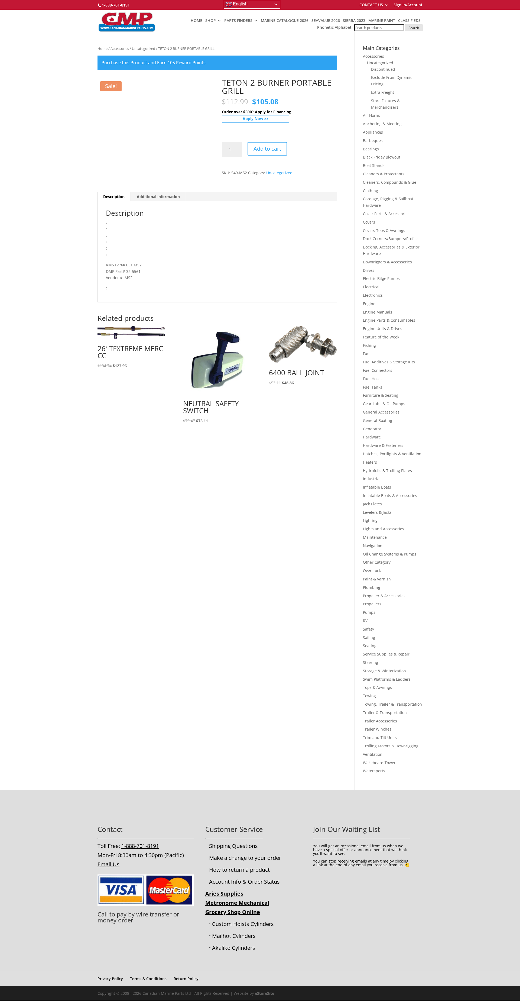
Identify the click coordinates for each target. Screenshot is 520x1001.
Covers (369, 222)
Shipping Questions (233, 846)
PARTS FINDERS (238, 21)
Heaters (370, 462)
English (240, 4)
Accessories (119, 48)
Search (413, 27)
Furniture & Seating (380, 395)
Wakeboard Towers (380, 762)
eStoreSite (264, 993)
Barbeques (373, 140)
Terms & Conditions (148, 978)
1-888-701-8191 (140, 846)
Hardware (372, 437)
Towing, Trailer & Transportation (392, 704)
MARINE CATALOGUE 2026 (284, 21)
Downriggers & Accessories (387, 261)
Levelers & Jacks (377, 512)
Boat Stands (374, 165)
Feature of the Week (381, 337)
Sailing (369, 637)
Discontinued (383, 69)
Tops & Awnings (377, 687)
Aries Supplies (224, 893)
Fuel (366, 353)
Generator (372, 428)
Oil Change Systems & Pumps (389, 554)
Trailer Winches (377, 729)
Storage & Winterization (384, 670)
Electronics (373, 295)
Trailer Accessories (380, 721)
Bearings (371, 148)
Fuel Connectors (377, 370)
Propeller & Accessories (384, 595)
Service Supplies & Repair (386, 654)
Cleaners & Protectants (383, 173)
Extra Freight (382, 92)
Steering (370, 662)
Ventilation (372, 754)
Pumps (369, 612)
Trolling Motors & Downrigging (390, 745)
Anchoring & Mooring (382, 123)
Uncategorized (143, 48)
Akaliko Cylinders (233, 947)
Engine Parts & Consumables (389, 320)
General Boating (377, 420)
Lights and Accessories (383, 528)
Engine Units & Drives (382, 328)
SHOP (210, 21)
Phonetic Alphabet (334, 27)
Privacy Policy (110, 978)
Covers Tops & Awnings (384, 230)
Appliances (373, 132)
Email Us (108, 864)
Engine (369, 303)
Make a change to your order (245, 857)
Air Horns (371, 115)
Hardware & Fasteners (383, 445)
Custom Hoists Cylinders (243, 924)
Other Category (377, 562)
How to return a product (239, 869)
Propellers (372, 603)
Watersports (374, 770)
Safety (368, 629)
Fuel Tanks (372, 387)
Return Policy (186, 978)
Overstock (372, 570)
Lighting (370, 520)
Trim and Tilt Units (380, 737)
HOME (196, 21)
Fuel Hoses (372, 378)
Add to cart (267, 148)
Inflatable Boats (377, 487)
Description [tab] (114, 196)
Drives (368, 270)
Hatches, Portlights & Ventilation (392, 453)
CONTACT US (371, 5)
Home (103, 48)
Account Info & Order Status (244, 881)
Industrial (372, 478)
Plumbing (371, 587)
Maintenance (375, 537)
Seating (369, 645)
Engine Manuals (377, 312)
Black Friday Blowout (381, 157)
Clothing (370, 190)
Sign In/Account (408, 5)
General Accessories (381, 412)
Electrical (371, 286)
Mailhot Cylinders (234, 935)
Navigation (372, 545)
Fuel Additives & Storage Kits (389, 361)
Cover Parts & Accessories (386, 213)
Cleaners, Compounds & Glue (389, 182)
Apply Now (253, 118)
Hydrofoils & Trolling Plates (387, 470)
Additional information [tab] (158, 196)
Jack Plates (372, 503)
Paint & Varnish (377, 579)
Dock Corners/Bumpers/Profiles (391, 238)
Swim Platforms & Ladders (387, 679)
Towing (369, 695)
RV (365, 620)
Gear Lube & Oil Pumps (384, 403)
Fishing (369, 345)
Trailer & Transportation (385, 712)
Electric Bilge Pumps (381, 278)
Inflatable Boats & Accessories (390, 495)
